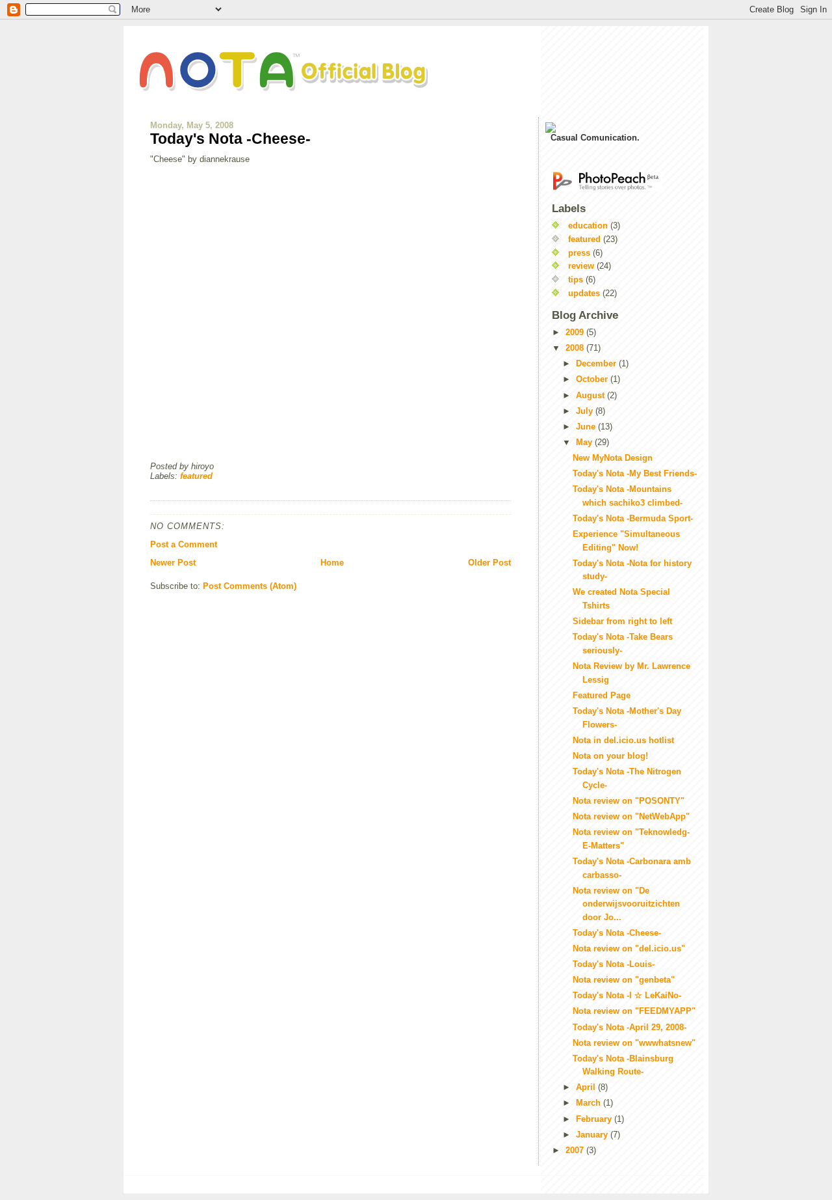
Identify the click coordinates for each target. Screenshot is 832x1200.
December (597, 363)
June (587, 426)
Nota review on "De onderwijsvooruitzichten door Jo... (626, 904)
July (585, 411)
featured (196, 476)
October (593, 379)
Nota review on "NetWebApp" (631, 816)
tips (575, 279)
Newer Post (173, 562)
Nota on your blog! (610, 756)
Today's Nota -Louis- (614, 964)
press (579, 253)
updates (584, 293)
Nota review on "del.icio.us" (629, 948)
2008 (576, 348)
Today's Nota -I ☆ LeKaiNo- (627, 995)
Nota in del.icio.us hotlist (623, 740)
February (595, 1119)
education (588, 225)
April (587, 1087)
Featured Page (601, 695)
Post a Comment (183, 544)
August (591, 395)
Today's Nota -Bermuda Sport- (633, 518)
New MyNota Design (613, 458)
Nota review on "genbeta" (624, 980)
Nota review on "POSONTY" (628, 801)
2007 (576, 1150)
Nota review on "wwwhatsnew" (634, 1043)
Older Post (489, 562)
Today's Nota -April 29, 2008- (629, 1027)
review (581, 266)
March (589, 1103)
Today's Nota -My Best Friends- (635, 473)
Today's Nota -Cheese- (230, 138)
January (593, 1134)
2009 (576, 332)
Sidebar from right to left (622, 621)
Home (332, 562)
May (585, 442)
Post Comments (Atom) (249, 586)
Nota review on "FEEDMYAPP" (634, 1011)
